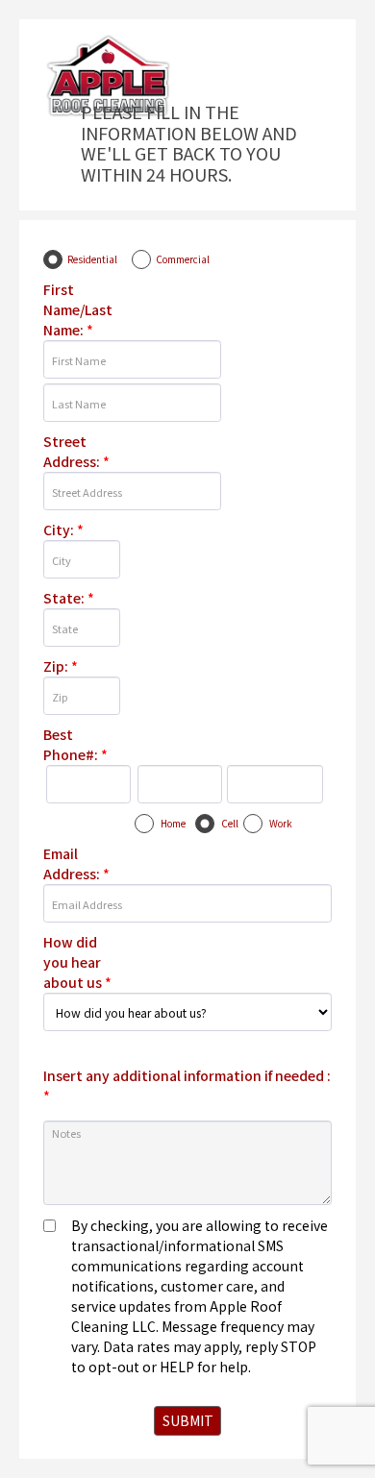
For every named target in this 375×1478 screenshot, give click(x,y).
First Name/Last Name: (77, 309)
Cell (229, 823)
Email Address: (76, 863)
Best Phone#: (75, 744)
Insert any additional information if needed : (187, 1085)
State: (68, 597)
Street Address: (76, 451)
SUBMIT (187, 1420)
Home (173, 823)
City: (63, 529)
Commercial (183, 259)
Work (280, 823)
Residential (92, 259)
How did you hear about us (77, 962)
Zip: (60, 666)
